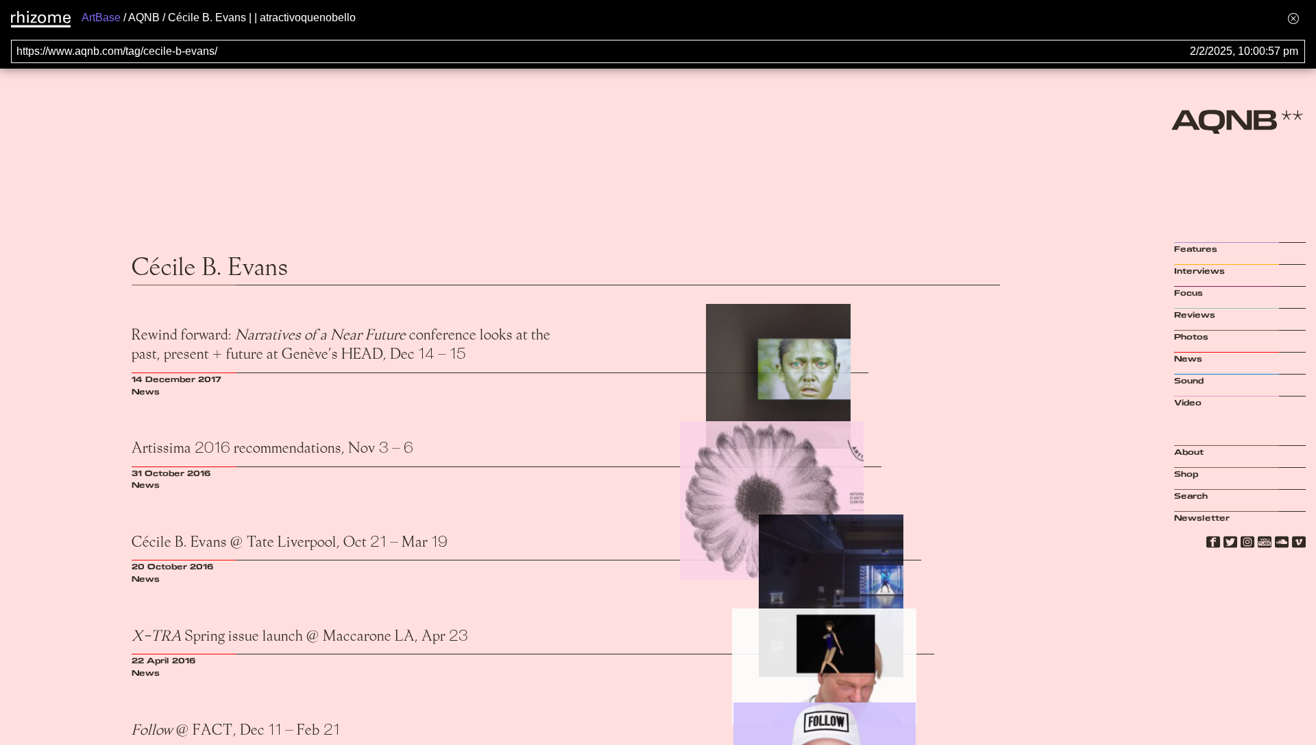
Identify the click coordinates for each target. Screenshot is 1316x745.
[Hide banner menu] (1293, 18)
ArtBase (101, 17)
